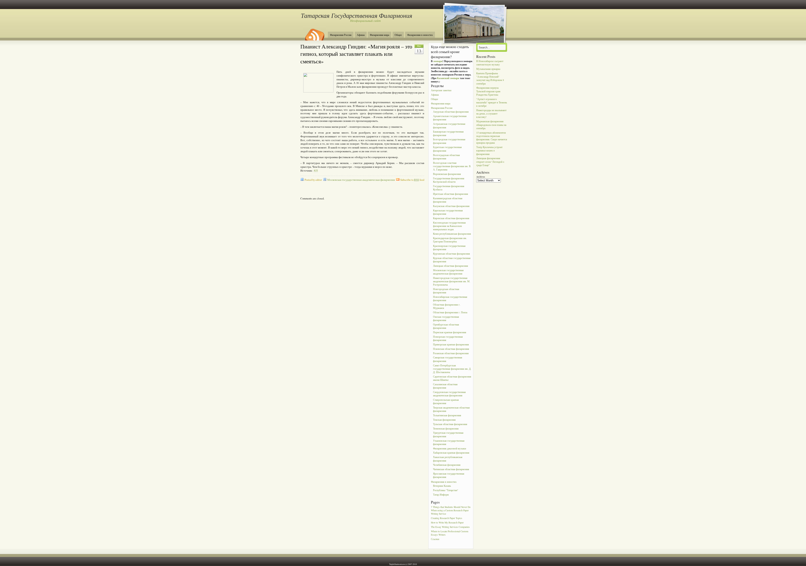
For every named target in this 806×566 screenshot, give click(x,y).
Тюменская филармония (446, 428)
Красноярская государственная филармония (449, 247)
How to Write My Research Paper (447, 522)
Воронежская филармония (447, 174)
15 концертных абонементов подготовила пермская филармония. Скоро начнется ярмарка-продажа (491, 137)
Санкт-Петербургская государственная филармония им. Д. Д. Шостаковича (452, 369)
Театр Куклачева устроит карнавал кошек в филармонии (489, 150)
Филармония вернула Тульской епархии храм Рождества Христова (488, 91)
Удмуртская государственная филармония (448, 434)
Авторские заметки (441, 90)
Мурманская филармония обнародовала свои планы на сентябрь (491, 125)
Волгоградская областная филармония (446, 157)
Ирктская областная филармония (450, 193)
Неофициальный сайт (365, 20)
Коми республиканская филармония (452, 233)
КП (316, 170)
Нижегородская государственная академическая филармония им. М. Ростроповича (451, 281)
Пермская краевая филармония (449, 332)
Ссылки (435, 539)
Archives (480, 176)
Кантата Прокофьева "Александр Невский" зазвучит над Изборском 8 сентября (490, 78)
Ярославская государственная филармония (448, 475)
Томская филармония (444, 419)
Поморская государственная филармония (448, 338)
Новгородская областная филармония (446, 291)
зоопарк (437, 61)
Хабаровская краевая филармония (451, 452)
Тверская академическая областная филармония (451, 409)
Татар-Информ (441, 494)
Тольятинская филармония (447, 415)
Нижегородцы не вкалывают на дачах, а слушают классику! (491, 113)
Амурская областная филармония (451, 111)
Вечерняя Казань (442, 485)
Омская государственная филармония (446, 318)
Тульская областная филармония (450, 424)
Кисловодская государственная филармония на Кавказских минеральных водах (449, 226)
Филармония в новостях (420, 34)
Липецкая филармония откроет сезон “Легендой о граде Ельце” (490, 162)
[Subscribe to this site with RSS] (314, 33)
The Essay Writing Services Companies (450, 526)
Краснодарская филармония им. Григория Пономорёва (450, 240)
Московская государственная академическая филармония (361, 180)
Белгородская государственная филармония (449, 141)
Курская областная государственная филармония (452, 259)
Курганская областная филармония (451, 253)
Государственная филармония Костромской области (448, 180)
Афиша (361, 34)
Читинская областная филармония (451, 469)
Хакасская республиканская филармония (447, 459)
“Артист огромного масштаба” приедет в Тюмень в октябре (491, 102)
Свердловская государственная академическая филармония (449, 393)
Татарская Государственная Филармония (356, 15)
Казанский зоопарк (448, 78)
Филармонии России (340, 34)
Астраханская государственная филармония (449, 125)
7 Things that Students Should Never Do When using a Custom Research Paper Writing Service (451, 510)
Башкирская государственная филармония (448, 133)
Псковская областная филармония (451, 348)
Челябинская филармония (447, 465)
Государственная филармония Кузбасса (448, 188)
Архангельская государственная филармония (450, 118)
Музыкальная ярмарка (488, 68)
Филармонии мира (379, 34)
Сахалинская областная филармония (445, 386)
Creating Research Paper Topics (446, 518)
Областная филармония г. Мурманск (446, 306)
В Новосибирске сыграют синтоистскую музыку (489, 63)
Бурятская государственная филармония (447, 149)
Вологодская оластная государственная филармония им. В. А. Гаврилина (452, 166)
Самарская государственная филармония (447, 359)
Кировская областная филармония (451, 218)
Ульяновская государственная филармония (448, 442)
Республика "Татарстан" (445, 490)
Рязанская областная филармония (451, 353)
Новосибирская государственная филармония (450, 298)
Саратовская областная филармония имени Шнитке (452, 378)
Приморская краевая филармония (451, 344)
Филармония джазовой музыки (449, 448)
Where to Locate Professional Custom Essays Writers (449, 533)
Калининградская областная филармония (447, 200)
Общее (398, 34)
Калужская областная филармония (451, 206)
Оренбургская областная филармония (446, 326)
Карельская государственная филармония (448, 212)
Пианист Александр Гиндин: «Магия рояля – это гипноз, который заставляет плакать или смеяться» (356, 54)
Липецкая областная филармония (450, 265)
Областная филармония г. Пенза (450, 312)
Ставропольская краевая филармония (446, 401)
